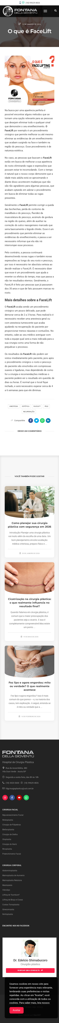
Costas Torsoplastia (10, 905)
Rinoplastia (7, 849)
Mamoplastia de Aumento (13, 875)
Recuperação (28, 412)
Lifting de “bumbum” (11, 895)
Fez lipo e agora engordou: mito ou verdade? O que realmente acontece (30, 686)
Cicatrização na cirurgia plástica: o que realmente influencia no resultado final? (29, 603)
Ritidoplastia (7, 820)
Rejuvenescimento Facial (12, 815)
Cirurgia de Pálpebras (11, 825)
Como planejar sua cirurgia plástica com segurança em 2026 (29, 525)
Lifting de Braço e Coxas (12, 900)
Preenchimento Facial (11, 854)
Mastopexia (7, 885)
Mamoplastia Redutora (12, 880)
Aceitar (16, 1010)
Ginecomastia (8, 909)
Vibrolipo (6, 890)
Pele (46, 406)
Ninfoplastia (7, 914)
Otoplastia (6, 839)
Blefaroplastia (8, 829)
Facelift (37, 406)
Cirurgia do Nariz (9, 844)
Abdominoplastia (9, 870)
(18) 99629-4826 (33, 3)
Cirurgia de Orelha (10, 834)
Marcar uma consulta (29, 970)
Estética (25, 406)
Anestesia (13, 406)
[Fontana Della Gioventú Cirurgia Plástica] (19, 11)
